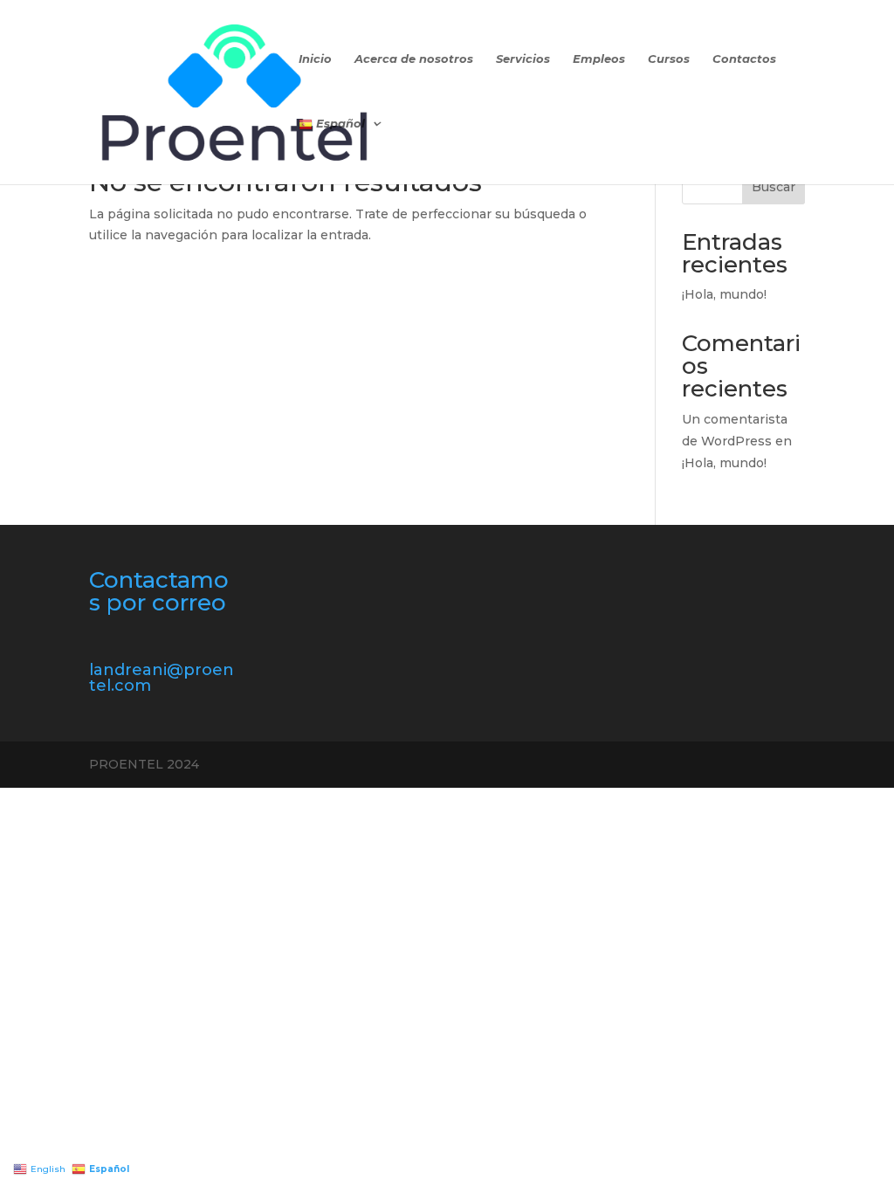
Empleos (599, 59)
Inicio (315, 59)
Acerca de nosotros (413, 59)
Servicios (523, 59)
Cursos (669, 59)
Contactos (744, 59)
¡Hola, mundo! (724, 294)
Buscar (773, 187)
